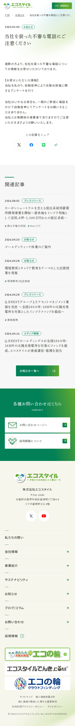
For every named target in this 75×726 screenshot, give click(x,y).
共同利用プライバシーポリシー (28, 706)
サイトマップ (26, 696)
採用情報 (12, 636)
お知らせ (20, 15)
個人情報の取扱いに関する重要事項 (37, 701)
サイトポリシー (55, 706)
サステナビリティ (16, 579)
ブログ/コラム (14, 607)
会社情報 (11, 551)
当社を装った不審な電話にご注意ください (52, 15)
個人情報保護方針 (45, 696)
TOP (7, 15)
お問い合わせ (14, 622)
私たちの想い (14, 537)
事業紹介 (11, 565)
